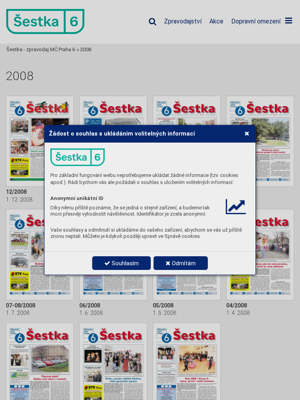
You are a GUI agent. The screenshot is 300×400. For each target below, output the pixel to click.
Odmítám (183, 263)
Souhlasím (124, 263)
